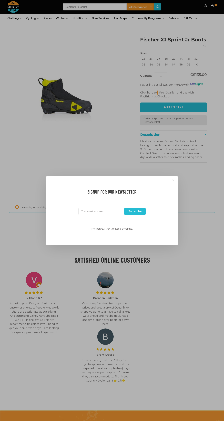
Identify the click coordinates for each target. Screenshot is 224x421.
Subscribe (135, 211)
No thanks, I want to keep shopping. (112, 228)
